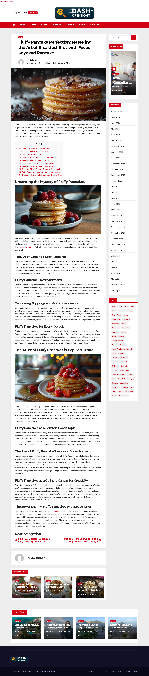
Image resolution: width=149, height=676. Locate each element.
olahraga (115, 366)
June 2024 (115, 262)
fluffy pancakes (59, 511)
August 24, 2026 (24, 631)
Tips (113, 391)
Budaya (121, 311)
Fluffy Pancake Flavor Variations (32, 154)
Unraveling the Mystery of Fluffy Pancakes (33, 149)
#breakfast (45, 63)
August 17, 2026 (87, 631)
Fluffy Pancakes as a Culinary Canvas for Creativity (40, 172)
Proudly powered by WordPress (22, 671)
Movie (49, 621)
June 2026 (115, 123)
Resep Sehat (124, 370)
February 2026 (117, 146)
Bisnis (114, 311)
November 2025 (118, 163)
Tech (34, 25)
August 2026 (116, 111)
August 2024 (116, 250)
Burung (129, 311)
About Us (99, 671)
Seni (113, 379)
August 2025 (116, 181)
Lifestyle (121, 353)
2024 (114, 306)
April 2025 (115, 204)
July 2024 (115, 256)
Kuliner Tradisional (118, 345)
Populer (115, 370)
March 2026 (116, 140)
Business (116, 74)
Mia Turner (33, 60)
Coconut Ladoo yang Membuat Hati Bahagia (87, 590)
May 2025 (115, 198)
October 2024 (117, 239)
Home (91, 671)
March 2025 (116, 210)
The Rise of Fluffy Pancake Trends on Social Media (40, 169)
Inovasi (124, 323)
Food (20, 37)
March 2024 (116, 279)
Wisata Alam (123, 396)
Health (70, 25)
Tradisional (129, 391)
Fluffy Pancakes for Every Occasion (34, 160)
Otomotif (124, 366)
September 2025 (118, 175)
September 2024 (118, 244)
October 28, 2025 (122, 86)
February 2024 (117, 285)
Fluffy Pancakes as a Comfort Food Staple (36, 166)
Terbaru (125, 387)
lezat (114, 353)
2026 (126, 306)
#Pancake (70, 63)
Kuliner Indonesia (118, 336)
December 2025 (118, 158)
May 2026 (115, 129)
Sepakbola (122, 379)
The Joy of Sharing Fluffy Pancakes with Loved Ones (40, 175)
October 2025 (117, 169)
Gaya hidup (116, 319)
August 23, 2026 (56, 631)
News (23, 25)
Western (57, 25)
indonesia (115, 323)
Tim (131, 387)
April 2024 (115, 273)
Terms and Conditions (130, 671)
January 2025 (117, 221)
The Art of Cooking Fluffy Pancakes (33, 151)
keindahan (115, 328)
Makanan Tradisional (119, 357)
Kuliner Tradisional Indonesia (122, 349)
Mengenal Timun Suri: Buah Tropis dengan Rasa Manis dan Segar (81, 540)
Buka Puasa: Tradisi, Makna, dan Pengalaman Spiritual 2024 (34, 540)
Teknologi (115, 387)
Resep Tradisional (118, 374)
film (113, 315)
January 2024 (117, 291)
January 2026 (117, 152)
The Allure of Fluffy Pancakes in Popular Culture (35, 163)
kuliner (123, 332)
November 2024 (118, 233)
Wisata (114, 396)
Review (130, 374)
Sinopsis (131, 379)
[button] (137, 25)
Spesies (115, 383)
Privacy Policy (116, 671)
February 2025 (117, 215)
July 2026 (115, 117)
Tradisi (120, 391)
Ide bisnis (126, 319)
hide (43, 144)
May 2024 (115, 267)
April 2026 (115, 135)
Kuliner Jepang (117, 340)
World (82, 25)
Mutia (94, 594)
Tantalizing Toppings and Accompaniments (36, 157)
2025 (120, 306)
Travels (17, 621)
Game (126, 315)
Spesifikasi (124, 383)
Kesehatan (126, 328)
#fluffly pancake (58, 63)
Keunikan (115, 332)
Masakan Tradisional (119, 362)
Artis (132, 306)
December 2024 (118, 227)
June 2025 (115, 192)
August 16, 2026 (119, 631)
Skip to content (6, 2)
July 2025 (115, 187)
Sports (45, 25)
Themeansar (53, 671)
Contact (94, 25)
